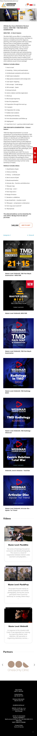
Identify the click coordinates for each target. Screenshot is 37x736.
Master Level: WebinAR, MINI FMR (16, 313)
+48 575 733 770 (18, 701)
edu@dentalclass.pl (18, 705)
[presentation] (2, 664)
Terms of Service (19, 727)
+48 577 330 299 (18, 691)
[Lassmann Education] (8, 4)
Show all (31, 235)
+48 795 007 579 (18, 696)
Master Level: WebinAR (18, 626)
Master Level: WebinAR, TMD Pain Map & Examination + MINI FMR (18, 274)
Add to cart (26, 225)
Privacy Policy (19, 725)
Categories (6, 235)
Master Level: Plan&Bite (18, 545)
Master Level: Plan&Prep (18, 584)
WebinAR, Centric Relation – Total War (17, 470)
